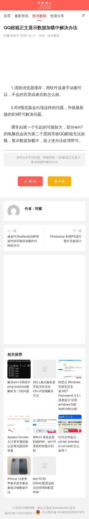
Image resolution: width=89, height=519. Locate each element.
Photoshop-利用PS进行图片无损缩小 (66, 238)
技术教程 (39, 15)
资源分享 (57, 15)
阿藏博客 (44, 5)
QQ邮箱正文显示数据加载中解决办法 (55, 159)
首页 (7, 15)
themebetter (61, 507)
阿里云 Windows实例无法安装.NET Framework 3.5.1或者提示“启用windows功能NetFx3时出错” (69, 395)
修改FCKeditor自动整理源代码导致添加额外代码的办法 (23, 240)
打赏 (59, 181)
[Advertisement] (44, 62)
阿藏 (38, 208)
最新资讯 (21, 15)
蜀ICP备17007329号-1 (19, 513)
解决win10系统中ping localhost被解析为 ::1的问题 (18, 386)
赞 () (30, 181)
